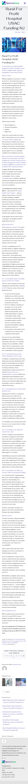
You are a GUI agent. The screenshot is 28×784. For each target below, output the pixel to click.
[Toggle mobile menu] (25, 3)
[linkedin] (5, 758)
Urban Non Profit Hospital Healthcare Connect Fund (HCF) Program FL (13, 722)
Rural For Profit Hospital (16, 639)
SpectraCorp (17, 664)
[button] (3, 682)
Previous (17, 32)
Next (23, 32)
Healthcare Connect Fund (13, 227)
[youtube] (2, 758)
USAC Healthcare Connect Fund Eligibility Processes (14, 643)
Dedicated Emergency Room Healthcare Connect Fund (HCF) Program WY (13, 714)
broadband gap (7, 178)
